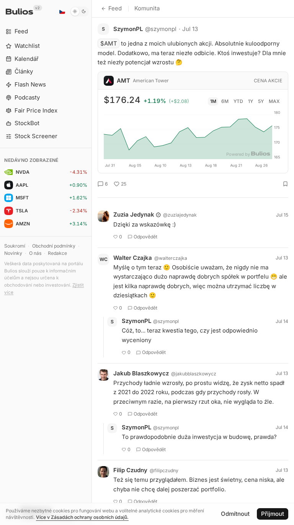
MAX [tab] (274, 101)
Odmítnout (235, 513)
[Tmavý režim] (79, 11)
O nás (35, 253)
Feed (115, 8)
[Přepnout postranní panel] (92, 262)
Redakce (57, 253)
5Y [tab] (261, 101)
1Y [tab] (250, 101)
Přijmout (272, 513)
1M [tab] (213, 101)
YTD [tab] (238, 101)
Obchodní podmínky (53, 246)
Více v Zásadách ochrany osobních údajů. (82, 517)
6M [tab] (225, 101)
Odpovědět (145, 237)
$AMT (108, 43)
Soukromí (14, 246)
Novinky (13, 253)
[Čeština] (62, 11)
